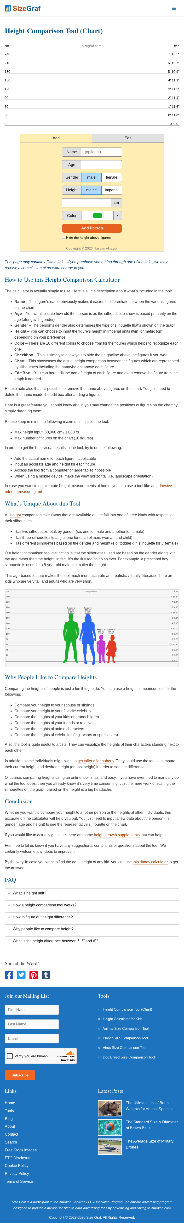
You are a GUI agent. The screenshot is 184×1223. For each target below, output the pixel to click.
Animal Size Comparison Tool (126, 1028)
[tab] (92, 893)
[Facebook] (9, 975)
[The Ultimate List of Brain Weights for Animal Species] (110, 1108)
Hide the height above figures (88, 237)
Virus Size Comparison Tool (124, 1048)
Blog (9, 1119)
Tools (9, 1111)
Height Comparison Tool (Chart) (127, 1009)
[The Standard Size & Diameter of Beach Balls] (110, 1127)
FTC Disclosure (18, 1158)
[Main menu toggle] (174, 8)
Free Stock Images (21, 1150)
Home (10, 1103)
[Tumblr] (46, 975)
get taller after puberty (96, 761)
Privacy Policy (17, 1174)
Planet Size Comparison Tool (125, 1038)
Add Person (92, 228)
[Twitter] (21, 975)
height (15, 515)
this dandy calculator (150, 862)
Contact (11, 1134)
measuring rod (30, 492)
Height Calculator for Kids (123, 1019)
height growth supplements (117, 835)
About (10, 1126)
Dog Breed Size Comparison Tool (129, 1057)
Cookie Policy (17, 1166)
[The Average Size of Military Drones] (110, 1146)
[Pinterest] (33, 975)
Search (11, 1142)
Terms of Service (19, 1181)
